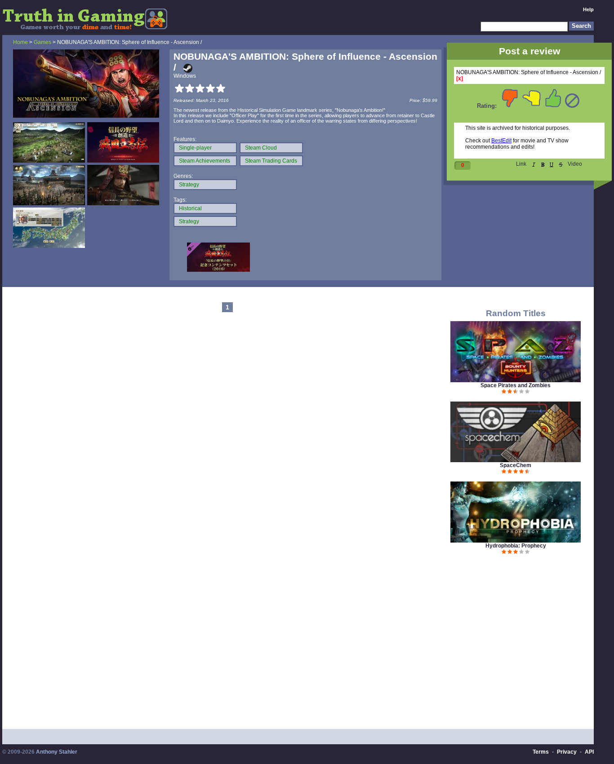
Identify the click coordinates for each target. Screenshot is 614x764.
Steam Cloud (261, 148)
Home (20, 42)
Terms (541, 752)
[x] (459, 78)
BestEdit (501, 140)
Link (521, 164)
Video (575, 164)
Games (42, 42)
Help (588, 9)
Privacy (567, 752)
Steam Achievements (204, 161)
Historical (190, 208)
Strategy (189, 184)
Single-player (195, 148)
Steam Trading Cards (271, 161)
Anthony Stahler (56, 752)
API (589, 752)
